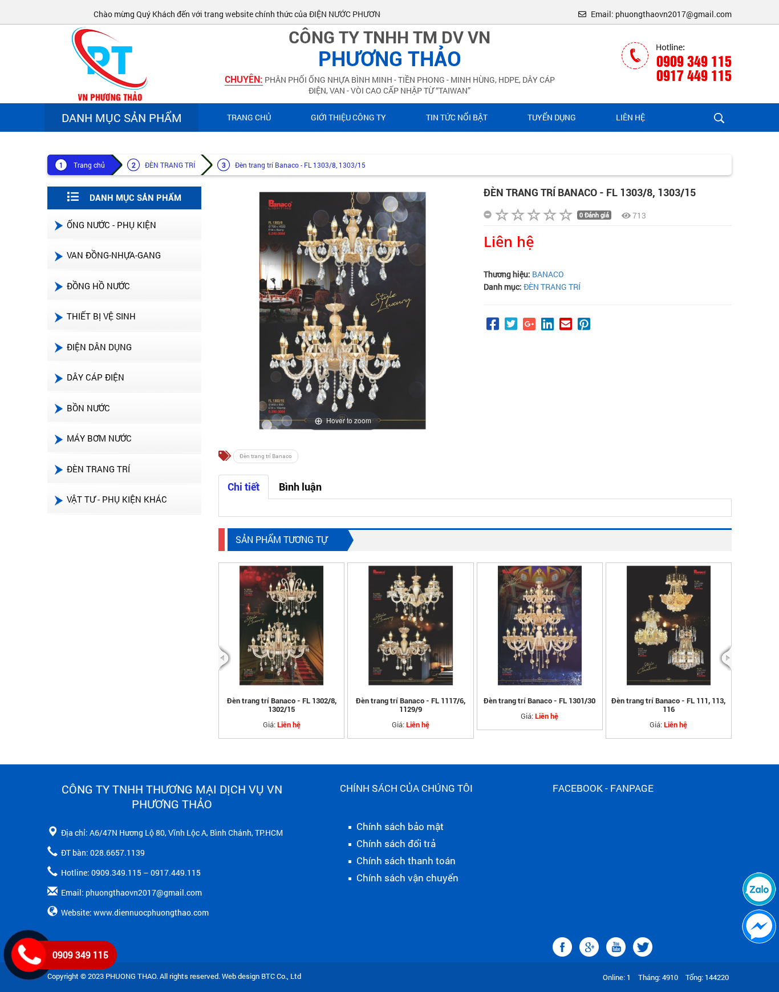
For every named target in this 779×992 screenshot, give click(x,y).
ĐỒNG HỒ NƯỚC (98, 285)
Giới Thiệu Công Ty (348, 117)
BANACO (548, 274)
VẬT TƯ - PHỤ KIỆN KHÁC (117, 499)
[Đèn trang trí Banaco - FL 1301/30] (539, 625)
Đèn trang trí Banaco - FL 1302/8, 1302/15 (281, 705)
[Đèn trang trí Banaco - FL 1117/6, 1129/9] (410, 625)
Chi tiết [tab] (243, 487)
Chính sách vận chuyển (406, 878)
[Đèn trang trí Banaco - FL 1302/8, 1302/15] (281, 625)
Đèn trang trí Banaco (266, 456)
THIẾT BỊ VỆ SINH (101, 316)
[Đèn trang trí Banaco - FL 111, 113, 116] (668, 625)
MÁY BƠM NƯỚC (99, 438)
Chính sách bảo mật (399, 826)
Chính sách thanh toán (405, 861)
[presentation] (224, 658)
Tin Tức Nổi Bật (457, 117)
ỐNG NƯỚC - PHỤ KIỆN (111, 224)
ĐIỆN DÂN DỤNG (99, 347)
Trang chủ (249, 117)
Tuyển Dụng (552, 117)
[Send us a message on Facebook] (759, 926)
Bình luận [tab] (300, 487)
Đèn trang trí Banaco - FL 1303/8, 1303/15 (300, 164)
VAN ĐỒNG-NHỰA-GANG (114, 255)
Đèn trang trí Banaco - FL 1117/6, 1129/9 (410, 705)
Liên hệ (630, 117)
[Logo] (107, 63)
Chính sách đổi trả (395, 843)
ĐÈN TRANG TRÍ (170, 164)
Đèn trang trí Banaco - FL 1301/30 (539, 701)
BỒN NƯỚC (88, 408)
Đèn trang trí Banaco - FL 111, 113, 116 (668, 705)
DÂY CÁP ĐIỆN (95, 377)
